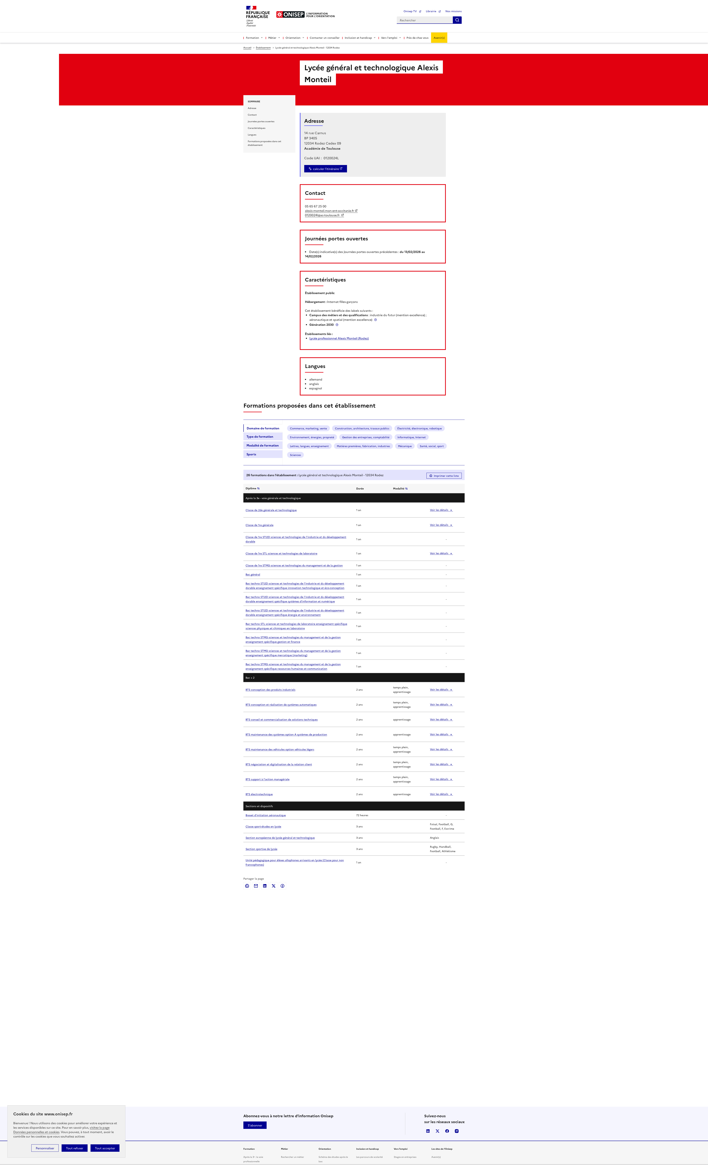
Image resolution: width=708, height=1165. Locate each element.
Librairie (431, 11)
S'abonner (255, 1125)
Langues (252, 134)
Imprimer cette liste (446, 476)
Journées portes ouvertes (261, 121)
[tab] (262, 428)
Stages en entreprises (405, 1156)
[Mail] (256, 886)
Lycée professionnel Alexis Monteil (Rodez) (339, 338)
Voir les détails (439, 510)
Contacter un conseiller (325, 37)
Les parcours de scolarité (369, 1156)
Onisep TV (410, 11)
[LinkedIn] (264, 886)
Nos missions (453, 11)
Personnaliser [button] (45, 1148)
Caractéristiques (256, 127)
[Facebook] (282, 886)
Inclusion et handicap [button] (358, 37)
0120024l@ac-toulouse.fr (322, 215)
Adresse (252, 108)
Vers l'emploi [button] (389, 37)
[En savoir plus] (375, 319)
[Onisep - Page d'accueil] (290, 14)
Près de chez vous (417, 37)
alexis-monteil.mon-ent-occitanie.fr (329, 211)
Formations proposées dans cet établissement (264, 143)
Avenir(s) (439, 37)
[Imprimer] (247, 886)
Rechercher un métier (292, 1156)
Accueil (247, 47)
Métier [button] (272, 37)
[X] (273, 886)
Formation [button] (252, 37)
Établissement (263, 47)
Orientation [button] (293, 37)
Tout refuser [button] (74, 1148)
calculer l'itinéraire (326, 169)
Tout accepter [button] (105, 1148)
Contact (252, 114)
